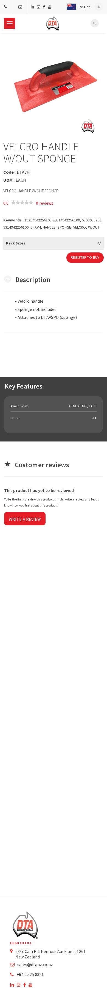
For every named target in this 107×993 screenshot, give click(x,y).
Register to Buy (85, 257)
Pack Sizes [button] (15, 243)
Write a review (25, 519)
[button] (77, 7)
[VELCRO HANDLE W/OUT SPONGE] (53, 86)
